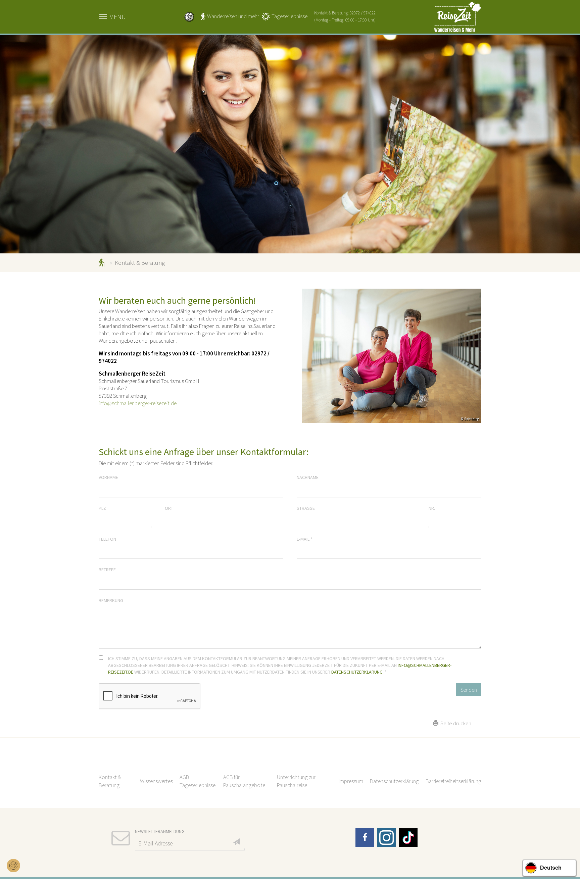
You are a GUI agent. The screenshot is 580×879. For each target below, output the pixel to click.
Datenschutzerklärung (357, 672)
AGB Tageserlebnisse (197, 781)
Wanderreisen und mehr (233, 16)
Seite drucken (454, 723)
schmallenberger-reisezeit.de (103, 262)
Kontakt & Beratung (110, 781)
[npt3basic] (457, 16)
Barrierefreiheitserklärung (453, 781)
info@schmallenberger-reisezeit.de (138, 403)
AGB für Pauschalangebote (244, 781)
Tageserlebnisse (289, 16)
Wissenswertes (156, 781)
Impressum (351, 781)
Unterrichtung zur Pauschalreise (296, 781)
